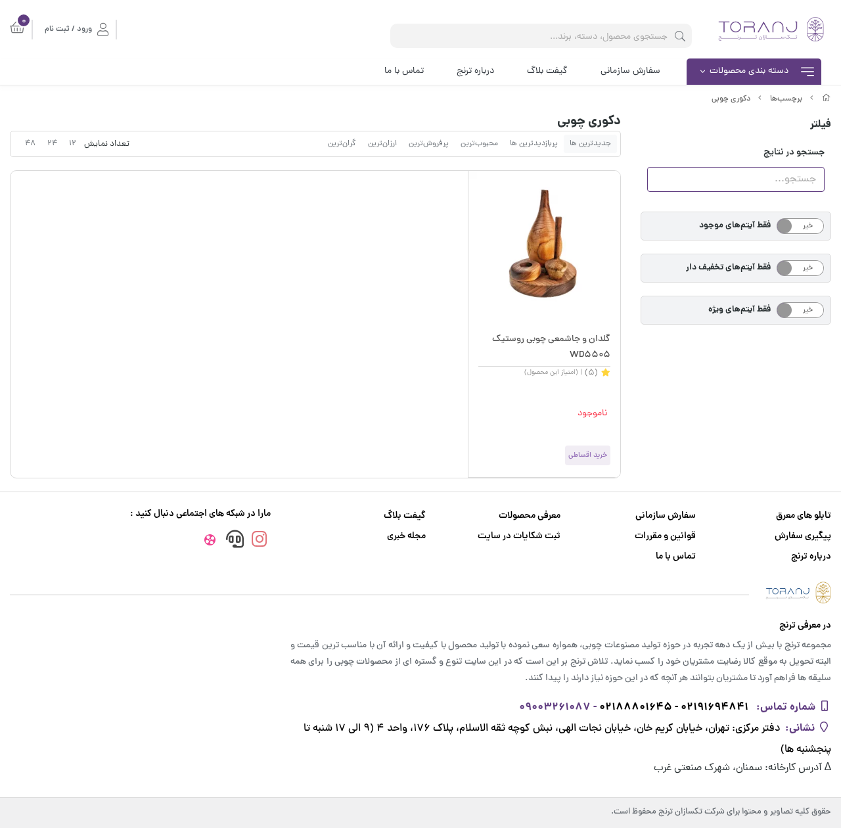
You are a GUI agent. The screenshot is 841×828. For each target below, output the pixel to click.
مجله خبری (406, 536)
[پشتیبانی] (234, 541)
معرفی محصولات (529, 516)
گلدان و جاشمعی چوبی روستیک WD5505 (551, 347)
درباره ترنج (475, 71)
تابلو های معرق (803, 516)
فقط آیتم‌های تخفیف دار (728, 268)
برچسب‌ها (786, 99)
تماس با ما (404, 71)
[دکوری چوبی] (420, 592)
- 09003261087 (558, 707)
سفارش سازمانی (630, 71)
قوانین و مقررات (665, 536)
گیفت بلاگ (547, 71)
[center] (680, 36)
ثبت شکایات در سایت (519, 536)
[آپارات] (209, 542)
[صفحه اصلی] (826, 99)
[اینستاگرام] (259, 541)
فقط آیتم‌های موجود (735, 226)
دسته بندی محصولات (749, 71)
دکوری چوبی (731, 99)
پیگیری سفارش (803, 536)
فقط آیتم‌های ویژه (739, 310)
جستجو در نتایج (794, 152)
